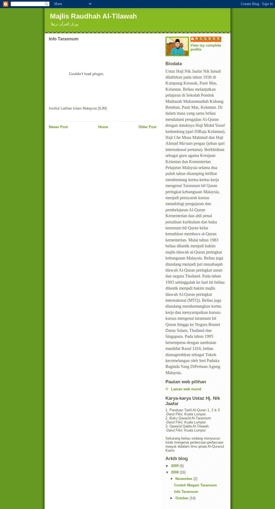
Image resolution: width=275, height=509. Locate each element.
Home (103, 127)
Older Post (147, 127)
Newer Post (58, 127)
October (182, 498)
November (184, 479)
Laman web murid (186, 389)
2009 (175, 466)
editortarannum (208, 39)
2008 (175, 472)
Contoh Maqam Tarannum (195, 485)
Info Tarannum (186, 492)
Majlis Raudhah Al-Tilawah (93, 16)
